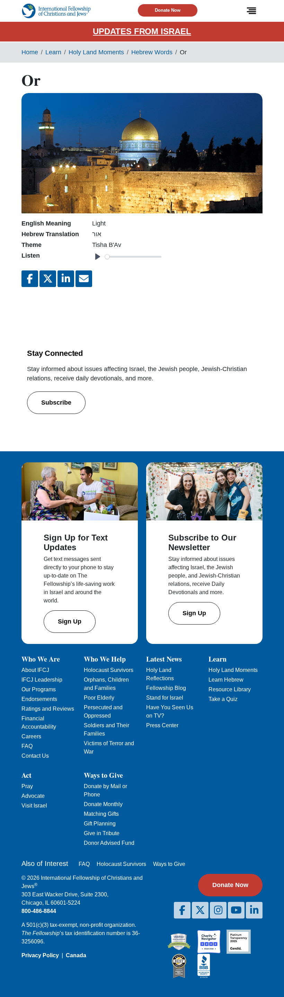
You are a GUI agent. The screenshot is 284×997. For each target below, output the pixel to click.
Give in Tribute (101, 833)
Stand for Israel (164, 698)
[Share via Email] (84, 278)
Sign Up (69, 621)
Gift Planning (100, 824)
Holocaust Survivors (108, 670)
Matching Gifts (101, 814)
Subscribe (56, 402)
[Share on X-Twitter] (47, 278)
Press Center (162, 725)
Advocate (33, 796)
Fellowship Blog (166, 688)
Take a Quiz (223, 699)
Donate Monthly (103, 804)
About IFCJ (35, 670)
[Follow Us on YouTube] (236, 910)
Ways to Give (169, 864)
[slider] (133, 256)
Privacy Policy (40, 955)
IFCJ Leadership (41, 680)
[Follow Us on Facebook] (182, 910)
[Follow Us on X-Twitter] (200, 910)
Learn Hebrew (225, 680)
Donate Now (167, 10)
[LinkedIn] (254, 910)
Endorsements (39, 699)
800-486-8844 (38, 911)
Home (29, 52)
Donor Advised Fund (109, 843)
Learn (53, 52)
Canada (76, 955)
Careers (31, 736)
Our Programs (38, 689)
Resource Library (229, 689)
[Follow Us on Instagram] (218, 910)
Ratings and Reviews (47, 709)
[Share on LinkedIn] (65, 278)
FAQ (27, 746)
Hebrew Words (151, 52)
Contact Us (35, 756)
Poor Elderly (99, 698)
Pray (27, 786)
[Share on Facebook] (29, 278)
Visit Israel (34, 806)
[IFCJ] (56, 11)
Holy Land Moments (96, 52)
